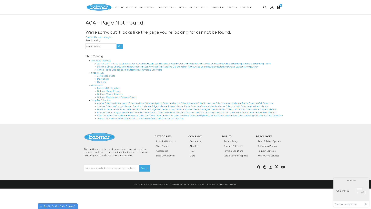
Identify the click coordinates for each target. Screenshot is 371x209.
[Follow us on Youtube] (283, 167)
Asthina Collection (216, 103)
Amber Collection (106, 103)
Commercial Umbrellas (150, 70)
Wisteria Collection (157, 118)
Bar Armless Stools (153, 66)
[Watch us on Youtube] (264, 167)
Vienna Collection (267, 112)
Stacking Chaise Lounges (231, 66)
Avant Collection (233, 103)
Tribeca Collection (106, 118)
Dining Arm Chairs (226, 63)
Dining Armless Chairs (246, 63)
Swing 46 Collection (257, 115)
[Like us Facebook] (258, 167)
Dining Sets (103, 79)
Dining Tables (264, 63)
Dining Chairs (210, 63)
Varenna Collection (249, 112)
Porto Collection (159, 112)
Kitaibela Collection (126, 109)
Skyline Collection (208, 115)
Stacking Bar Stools (173, 66)
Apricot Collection (164, 103)
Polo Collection (120, 115)
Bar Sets (101, 82)
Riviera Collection (157, 115)
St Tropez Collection (194, 112)
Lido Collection (143, 109)
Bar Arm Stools (136, 66)
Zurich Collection (175, 118)
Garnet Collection (209, 106)
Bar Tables (188, 66)
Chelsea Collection (106, 106)
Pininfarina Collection (140, 112)
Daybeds (214, 66)
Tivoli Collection (232, 112)
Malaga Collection (210, 109)
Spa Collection (240, 115)
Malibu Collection (228, 109)
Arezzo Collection (181, 103)
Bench (255, 66)
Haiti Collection (243, 106)
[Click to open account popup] (271, 7)
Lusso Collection (177, 109)
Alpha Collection (147, 103)
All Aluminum (143, 63)
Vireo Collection (105, 115)
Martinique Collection (266, 109)
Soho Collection (225, 115)
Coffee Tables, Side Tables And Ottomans (118, 70)
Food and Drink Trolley (108, 88)
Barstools (124, 66)
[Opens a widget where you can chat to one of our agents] (351, 192)
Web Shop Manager (228, 184)
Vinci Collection (140, 118)
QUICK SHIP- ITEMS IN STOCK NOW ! (116, 63)
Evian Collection (176, 106)
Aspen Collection (198, 103)
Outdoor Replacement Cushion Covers (116, 97)
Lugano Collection (160, 109)
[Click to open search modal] (264, 7)
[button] (147, 7)
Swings (248, 66)
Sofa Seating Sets (106, 76)
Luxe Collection (193, 109)
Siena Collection (192, 115)
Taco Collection (275, 115)
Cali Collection (266, 103)
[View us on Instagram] (270, 167)
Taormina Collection (214, 112)
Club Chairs (184, 63)
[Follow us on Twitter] (276, 167)
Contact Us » (92, 37)
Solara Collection (176, 112)
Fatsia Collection (192, 106)
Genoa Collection (226, 106)
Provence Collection (138, 115)
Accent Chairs (196, 63)
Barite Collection (250, 103)
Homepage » (105, 37)
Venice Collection (123, 118)
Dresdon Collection (142, 106)
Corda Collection (124, 106)
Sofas (165, 63)
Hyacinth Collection (107, 109)
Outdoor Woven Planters (109, 94)
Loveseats (173, 63)
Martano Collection (246, 109)
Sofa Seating (156, 63)
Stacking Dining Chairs (108, 66)
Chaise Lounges (202, 66)
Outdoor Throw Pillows (108, 91)
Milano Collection (105, 112)
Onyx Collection (122, 112)
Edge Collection (160, 106)
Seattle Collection (175, 115)
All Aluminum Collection (127, 103)
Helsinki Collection (260, 106)
